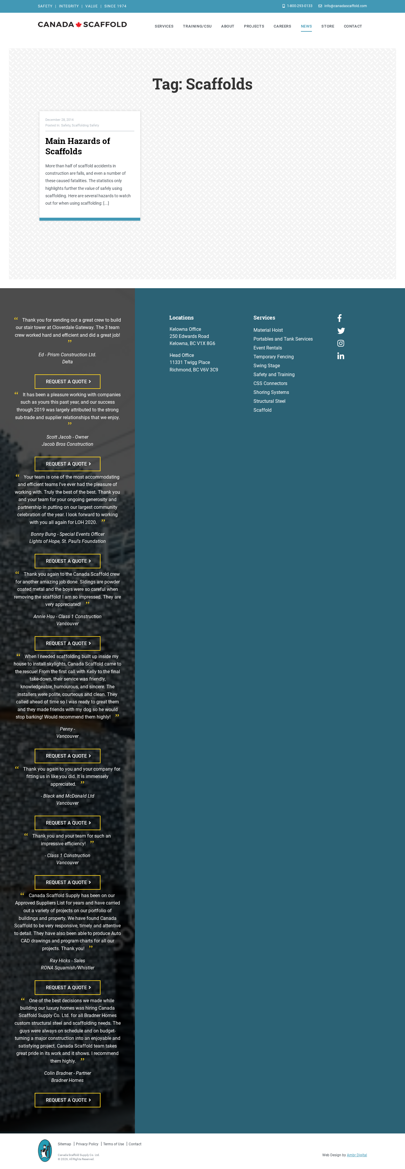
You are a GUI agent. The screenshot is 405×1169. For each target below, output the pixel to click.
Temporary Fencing (273, 357)
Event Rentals (267, 348)
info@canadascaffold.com (345, 6)
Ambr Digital (357, 1155)
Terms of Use (113, 1144)
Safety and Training (274, 374)
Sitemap (64, 1144)
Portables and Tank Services (283, 339)
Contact (135, 1144)
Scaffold (262, 410)
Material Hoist (268, 330)
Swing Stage (266, 365)
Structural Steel (269, 401)
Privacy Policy (87, 1144)
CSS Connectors (270, 383)
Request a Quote (66, 381)
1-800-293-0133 (299, 6)
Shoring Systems (271, 392)
